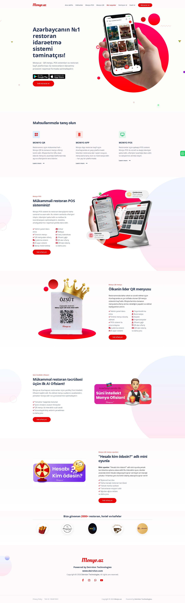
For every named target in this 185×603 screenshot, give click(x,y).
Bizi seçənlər (111, 5)
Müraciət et (145, 5)
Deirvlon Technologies (99, 567)
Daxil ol (132, 5)
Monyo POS (89, 5)
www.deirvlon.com (92, 570)
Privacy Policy (37, 599)
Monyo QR (100, 5)
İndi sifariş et (42, 252)
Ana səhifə (69, 5)
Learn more (37, 163)
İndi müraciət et (43, 83)
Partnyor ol (123, 5)
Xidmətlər (79, 5)
